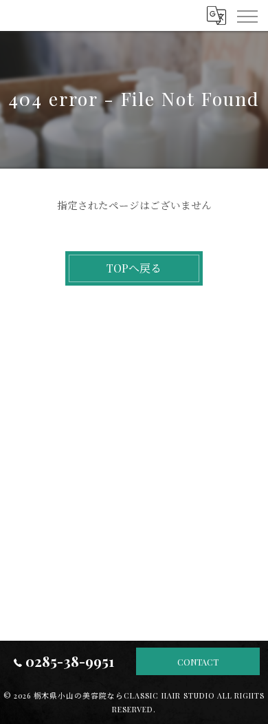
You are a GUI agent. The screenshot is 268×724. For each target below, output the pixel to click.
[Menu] (247, 15)
